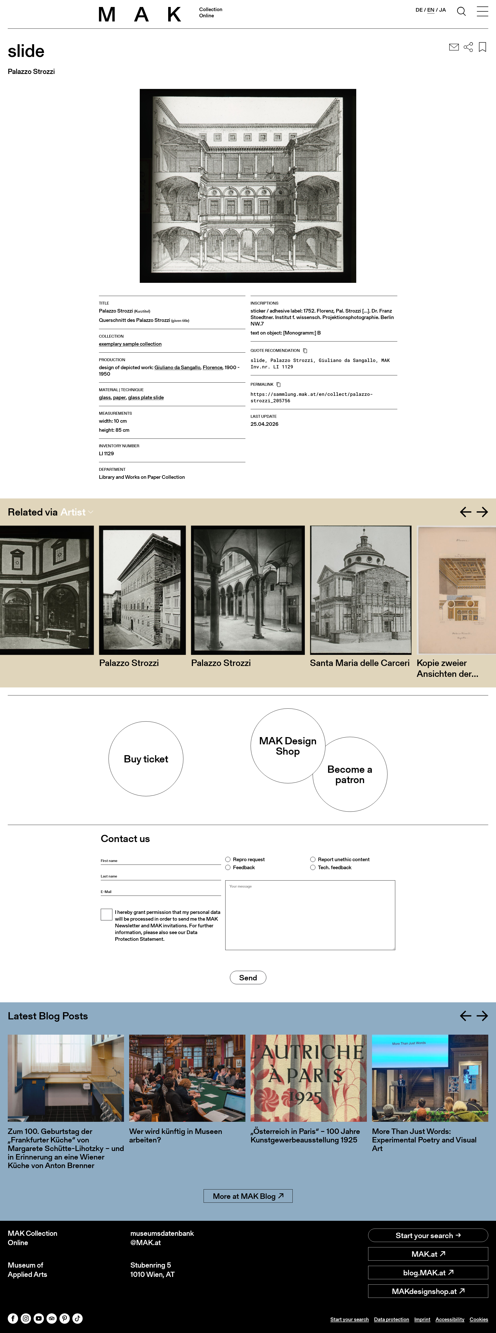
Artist (73, 512)
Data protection (391, 1319)
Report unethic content (344, 859)
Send (248, 977)
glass (105, 397)
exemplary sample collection (130, 344)
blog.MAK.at (424, 1272)
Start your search (424, 1235)
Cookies (479, 1319)
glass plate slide (146, 397)
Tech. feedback (334, 867)
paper (119, 397)
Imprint (422, 1319)
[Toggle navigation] (482, 12)
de (419, 9)
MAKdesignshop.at (424, 1291)
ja (442, 9)
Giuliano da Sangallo (177, 367)
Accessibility (450, 1319)
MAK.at (424, 1253)
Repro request (249, 859)
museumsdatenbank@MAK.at (162, 1238)
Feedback (244, 867)
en (431, 9)
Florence (212, 367)
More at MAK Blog (244, 1196)
